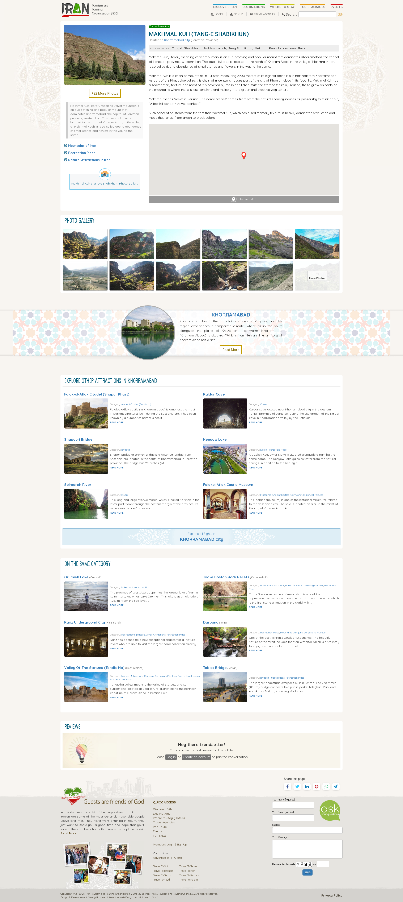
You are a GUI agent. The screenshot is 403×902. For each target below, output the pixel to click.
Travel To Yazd (161, 879)
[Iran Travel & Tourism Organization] (89, 10)
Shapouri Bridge (78, 439)
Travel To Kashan (189, 879)
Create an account (196, 757)
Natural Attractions (139, 587)
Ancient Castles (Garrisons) (136, 404)
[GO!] (340, 14)
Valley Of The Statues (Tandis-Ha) (94, 667)
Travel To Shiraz (162, 866)
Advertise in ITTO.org (167, 857)
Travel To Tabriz (162, 875)
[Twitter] (297, 786)
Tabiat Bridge (215, 667)
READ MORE (116, 422)
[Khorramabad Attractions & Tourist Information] (150, 332)
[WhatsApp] (326, 786)
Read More (230, 349)
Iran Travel (151, 893)
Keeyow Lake (215, 439)
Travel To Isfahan (163, 870)
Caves (263, 404)
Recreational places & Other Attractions (143, 634)
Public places (292, 585)
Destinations (161, 813)
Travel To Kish (187, 870)
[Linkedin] (307, 786)
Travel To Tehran (189, 866)
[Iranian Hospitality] (102, 802)
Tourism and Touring (170, 893)
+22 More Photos (105, 93)
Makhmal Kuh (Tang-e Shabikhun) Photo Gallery (104, 183)
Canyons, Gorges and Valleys (309, 632)
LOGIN (219, 14)
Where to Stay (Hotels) (169, 818)
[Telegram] (336, 786)
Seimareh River (77, 484)
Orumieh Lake (76, 577)
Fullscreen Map (246, 199)
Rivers (124, 494)
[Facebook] (287, 786)
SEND (307, 872)
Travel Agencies (164, 822)
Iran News (159, 835)
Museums (265, 494)
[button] (243, 156)
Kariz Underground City (84, 622)
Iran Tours (160, 826)
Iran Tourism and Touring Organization (108, 893)
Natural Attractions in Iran (89, 160)
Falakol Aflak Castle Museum (228, 484)
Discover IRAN (162, 809)
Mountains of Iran (82, 146)
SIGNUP (238, 14)
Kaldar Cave (214, 394)
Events (157, 831)
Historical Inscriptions (272, 585)
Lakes (263, 449)
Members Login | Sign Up (170, 844)
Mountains (286, 632)
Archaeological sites (312, 585)
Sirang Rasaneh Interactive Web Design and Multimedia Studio (123, 897)
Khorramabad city (177, 40)
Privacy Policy (332, 895)
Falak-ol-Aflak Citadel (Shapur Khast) (97, 394)
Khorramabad (231, 315)
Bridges (125, 449)
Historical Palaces (313, 494)
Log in (171, 757)
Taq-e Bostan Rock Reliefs (226, 577)
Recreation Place (81, 153)
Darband (211, 622)
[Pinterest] (316, 786)
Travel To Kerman (189, 875)
